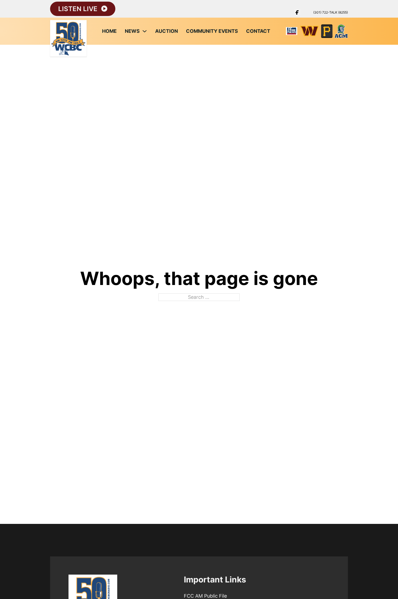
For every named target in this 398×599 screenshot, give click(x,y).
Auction (166, 31)
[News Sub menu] (144, 31)
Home (109, 31)
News (132, 31)
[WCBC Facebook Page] (297, 12)
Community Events (212, 31)
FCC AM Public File (205, 596)
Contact (258, 31)
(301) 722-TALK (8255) (330, 12)
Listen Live (77, 8)
